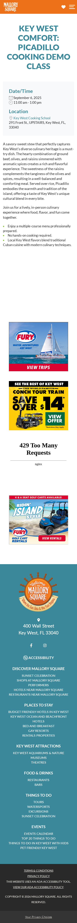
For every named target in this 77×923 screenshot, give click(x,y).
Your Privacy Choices (38, 916)
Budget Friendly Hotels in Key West (38, 711)
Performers (38, 685)
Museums (39, 757)
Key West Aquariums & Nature (38, 753)
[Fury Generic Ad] (38, 346)
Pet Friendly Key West (38, 847)
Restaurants (38, 780)
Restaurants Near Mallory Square (38, 694)
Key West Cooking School (31, 118)
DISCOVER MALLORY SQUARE (38, 668)
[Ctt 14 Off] (38, 405)
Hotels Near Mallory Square (38, 689)
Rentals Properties (38, 735)
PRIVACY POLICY (38, 876)
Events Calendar (38, 833)
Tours (38, 802)
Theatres (38, 762)
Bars (38, 784)
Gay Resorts (38, 730)
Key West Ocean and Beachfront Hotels (38, 718)
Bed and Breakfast (38, 726)
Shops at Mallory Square (38, 680)
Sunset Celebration (38, 675)
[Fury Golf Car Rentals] (38, 519)
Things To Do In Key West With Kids (38, 843)
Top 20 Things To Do (38, 838)
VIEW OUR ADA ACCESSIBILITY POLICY (38, 887)
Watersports (38, 806)
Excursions (38, 811)
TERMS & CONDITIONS (38, 870)
